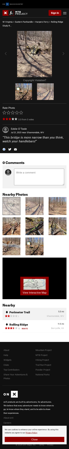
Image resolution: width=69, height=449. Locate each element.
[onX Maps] (11, 396)
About (6, 350)
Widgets (7, 360)
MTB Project (41, 355)
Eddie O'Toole (19, 128)
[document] (34, 435)
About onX (9, 417)
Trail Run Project (43, 365)
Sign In (55, 12)
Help (6, 355)
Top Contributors (11, 369)
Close (34, 439)
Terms (41, 445)
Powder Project (43, 369)
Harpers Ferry (42, 21)
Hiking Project (42, 360)
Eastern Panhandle (24, 21)
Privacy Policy (31, 433)
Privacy (50, 445)
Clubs (6, 365)
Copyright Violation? (34, 80)
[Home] (17, 13)
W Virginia (8, 21)
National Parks (43, 374)
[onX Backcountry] (13, 4)
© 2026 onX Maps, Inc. (26, 445)
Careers (7, 422)
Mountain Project (44, 350)
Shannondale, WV (35, 132)
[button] (4, 149)
